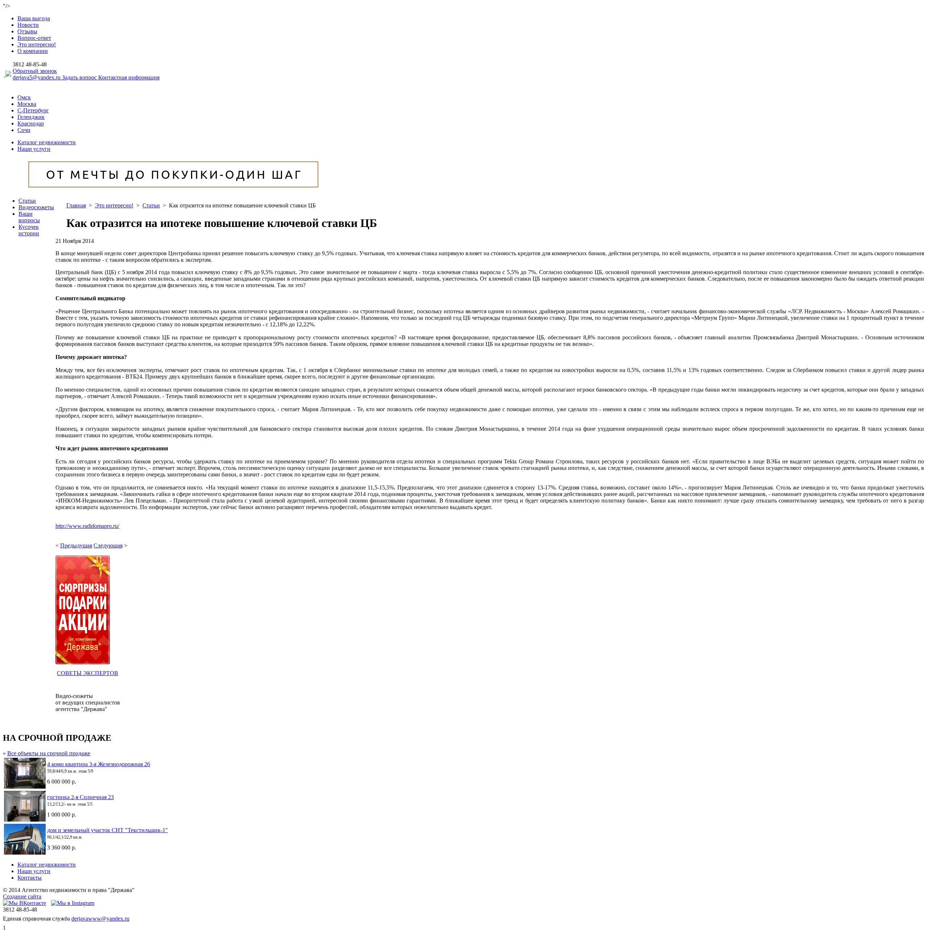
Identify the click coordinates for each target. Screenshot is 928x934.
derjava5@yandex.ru (37, 77)
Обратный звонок (35, 71)
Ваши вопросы (29, 217)
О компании (32, 51)
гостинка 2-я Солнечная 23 (80, 797)
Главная (76, 205)
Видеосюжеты (36, 207)
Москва (26, 104)
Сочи (23, 130)
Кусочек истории (28, 230)
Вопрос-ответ (34, 38)
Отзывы (27, 31)
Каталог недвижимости (46, 142)
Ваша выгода (33, 18)
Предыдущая (76, 545)
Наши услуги (33, 149)
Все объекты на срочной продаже (48, 753)
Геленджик (31, 117)
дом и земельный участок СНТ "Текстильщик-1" (107, 830)
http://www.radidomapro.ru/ (87, 526)
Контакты (29, 878)
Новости (28, 25)
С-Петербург (33, 110)
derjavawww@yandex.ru (100, 919)
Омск (24, 97)
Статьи (27, 201)
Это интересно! (36, 44)
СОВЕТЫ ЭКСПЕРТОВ (87, 673)
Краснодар (30, 123)
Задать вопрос (80, 77)
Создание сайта (22, 896)
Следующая (108, 545)
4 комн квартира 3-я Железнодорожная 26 (98, 764)
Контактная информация (129, 77)
